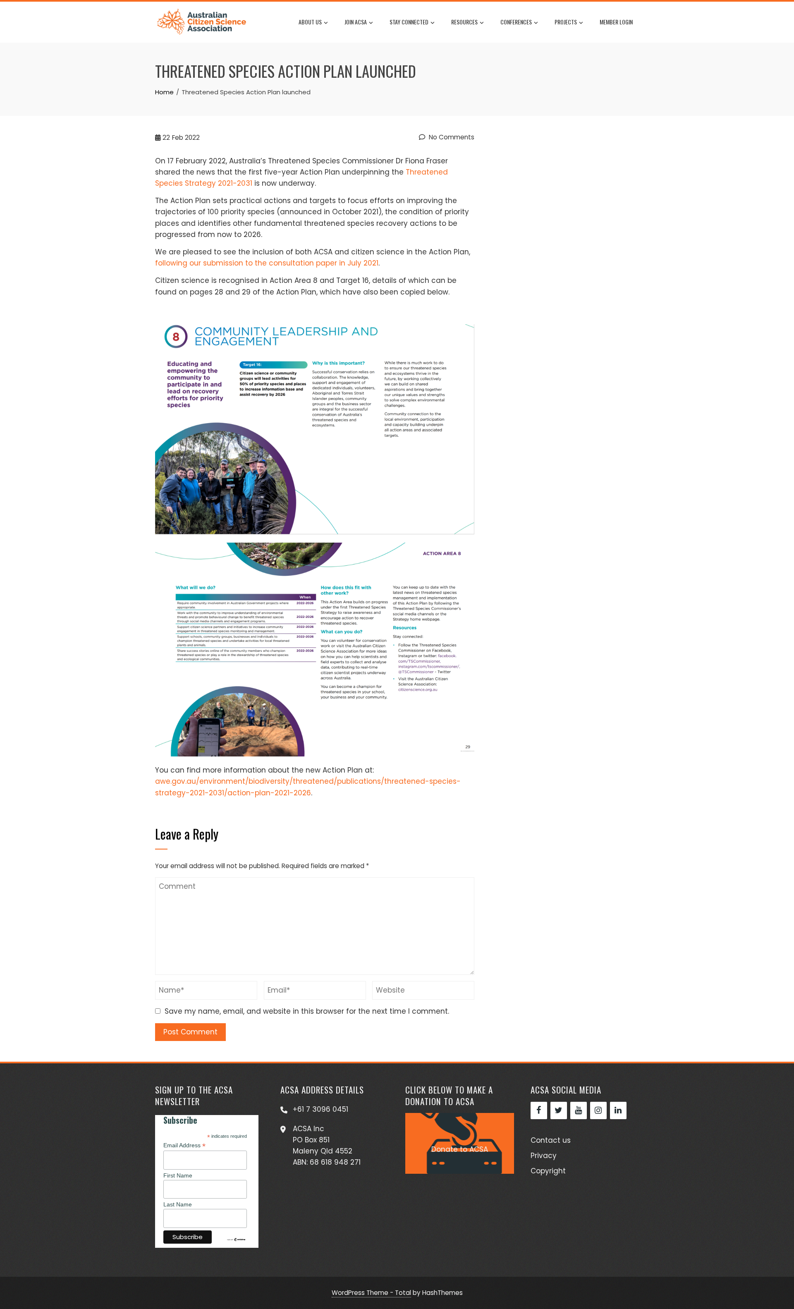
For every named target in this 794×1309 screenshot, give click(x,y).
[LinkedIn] (618, 1110)
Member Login (616, 21)
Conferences (516, 21)
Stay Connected (409, 21)
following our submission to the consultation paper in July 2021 (266, 263)
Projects (566, 21)
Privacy (544, 1156)
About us (310, 21)
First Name (177, 1175)
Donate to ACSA (459, 1149)
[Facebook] (539, 1110)
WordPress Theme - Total (371, 1292)
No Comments (450, 137)
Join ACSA (355, 21)
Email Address (184, 1145)
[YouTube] (578, 1110)
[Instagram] (598, 1110)
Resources (464, 21)
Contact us (551, 1140)
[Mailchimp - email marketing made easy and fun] (236, 1239)
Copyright (548, 1171)
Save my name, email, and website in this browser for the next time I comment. (307, 1011)
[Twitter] (558, 1110)
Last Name (177, 1204)
